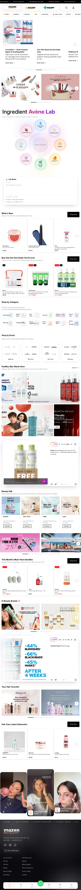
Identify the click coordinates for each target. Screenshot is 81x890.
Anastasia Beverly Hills (34, 246)
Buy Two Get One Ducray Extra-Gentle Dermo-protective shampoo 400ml (66, 292)
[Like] (52, 484)
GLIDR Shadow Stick (34, 247)
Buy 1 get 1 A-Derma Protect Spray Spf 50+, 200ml (65, 591)
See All (74, 367)
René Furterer (32, 290)
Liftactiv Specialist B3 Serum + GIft (37, 591)
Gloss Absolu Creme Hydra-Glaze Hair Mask (39, 754)
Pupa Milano (6, 246)
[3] (41, 102)
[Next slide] (75, 44)
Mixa (56, 246)
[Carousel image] (25, 659)
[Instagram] (5, 845)
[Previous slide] (6, 44)
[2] (38, 102)
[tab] (12, 7)
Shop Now (22, 60)
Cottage (57, 753)
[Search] (66, 7)
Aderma (57, 589)
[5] (47, 102)
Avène (4, 290)
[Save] (76, 484)
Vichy (30, 589)
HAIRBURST (5, 753)
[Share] (56, 484)
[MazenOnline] (11, 832)
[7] (49, 717)
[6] (49, 102)
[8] (52, 717)
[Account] (73, 7)
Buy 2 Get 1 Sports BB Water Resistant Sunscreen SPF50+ (14, 591)
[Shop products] (75, 444)
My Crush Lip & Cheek (8, 247)
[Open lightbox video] (40, 792)
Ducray (56, 290)
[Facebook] (10, 845)
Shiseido (5, 589)
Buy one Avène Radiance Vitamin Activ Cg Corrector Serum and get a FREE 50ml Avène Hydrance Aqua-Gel (13, 292)
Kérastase (31, 753)
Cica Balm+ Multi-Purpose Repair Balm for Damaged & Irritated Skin (65, 248)
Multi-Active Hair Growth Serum (10, 754)
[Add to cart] (44, 481)
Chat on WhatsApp (12, 850)
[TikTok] (15, 845)
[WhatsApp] (40, 884)
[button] (10, 351)
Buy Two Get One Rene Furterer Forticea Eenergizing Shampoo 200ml (38, 292)
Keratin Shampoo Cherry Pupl (62, 754)
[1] (34, 102)
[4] (44, 102)
